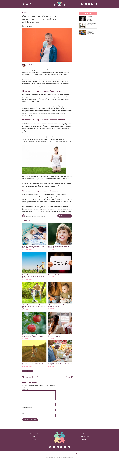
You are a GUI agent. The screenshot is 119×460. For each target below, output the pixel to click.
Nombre (24, 401)
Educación (25, 12)
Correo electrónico (27, 407)
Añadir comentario (65, 216)
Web (23, 413)
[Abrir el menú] (23, 4)
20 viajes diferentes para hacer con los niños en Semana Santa (91, 32)
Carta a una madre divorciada (91, 24)
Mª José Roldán (31, 64)
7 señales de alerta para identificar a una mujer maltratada (91, 18)
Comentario (25, 389)
